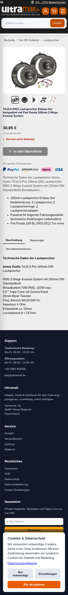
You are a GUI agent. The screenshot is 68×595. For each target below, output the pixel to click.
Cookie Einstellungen (17, 489)
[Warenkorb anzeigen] (54, 11)
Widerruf (10, 449)
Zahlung (9, 444)
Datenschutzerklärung (22, 563)
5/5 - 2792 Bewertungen (36, 2)
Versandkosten (13, 438)
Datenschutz (12, 479)
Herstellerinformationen (18, 249)
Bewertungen (37, 240)
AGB (7, 473)
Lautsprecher (51, 40)
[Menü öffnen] (63, 11)
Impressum (11, 468)
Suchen (57, 23)
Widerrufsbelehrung (16, 484)
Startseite (9, 40)
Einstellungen (48, 573)
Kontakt (9, 433)
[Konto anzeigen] (45, 11)
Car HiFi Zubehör (29, 40)
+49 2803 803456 (15, 368)
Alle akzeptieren (34, 584)
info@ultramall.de (15, 375)
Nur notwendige (20, 574)
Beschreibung (14, 240)
